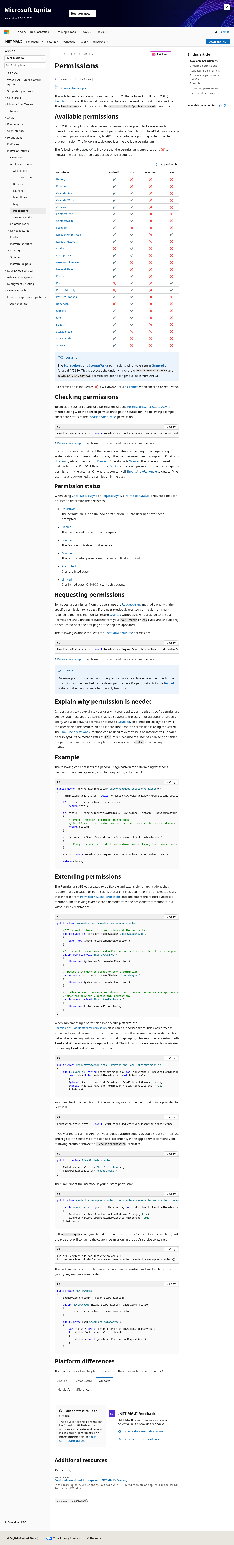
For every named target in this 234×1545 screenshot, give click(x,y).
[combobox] (25, 58)
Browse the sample (72, 88)
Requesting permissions (205, 70)
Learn (58, 54)
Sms (58, 317)
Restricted (69, 566)
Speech (60, 324)
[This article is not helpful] (224, 105)
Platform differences (202, 93)
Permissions (63, 101)
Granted (158, 365)
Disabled (68, 540)
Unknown (61, 461)
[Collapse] (45, 51)
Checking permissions (203, 65)
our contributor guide (77, 1439)
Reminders (63, 304)
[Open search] (216, 32)
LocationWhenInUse (68, 234)
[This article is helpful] (220, 105)
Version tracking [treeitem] (23, 217)
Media (60, 248)
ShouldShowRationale (142, 471)
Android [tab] (62, 1381)
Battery (60, 179)
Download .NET (218, 41)
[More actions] (176, 54)
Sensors (61, 310)
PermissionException (71, 443)
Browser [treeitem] (18, 184)
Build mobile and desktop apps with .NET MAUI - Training (91, 1480)
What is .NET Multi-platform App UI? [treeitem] (24, 82)
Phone (60, 276)
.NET (69, 54)
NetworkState (64, 269)
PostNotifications (66, 297)
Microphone (63, 255)
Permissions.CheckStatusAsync (148, 407)
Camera (61, 207)
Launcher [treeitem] (19, 190)
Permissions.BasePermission (100, 897)
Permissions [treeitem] (21, 210)
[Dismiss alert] (227, 7)
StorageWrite (64, 338)
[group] (117, 434)
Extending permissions (204, 88)
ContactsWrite (64, 221)
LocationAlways (65, 241)
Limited (67, 579)
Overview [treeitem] (16, 157)
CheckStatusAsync (84, 496)
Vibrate (60, 345)
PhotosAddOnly (65, 290)
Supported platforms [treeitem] (20, 91)
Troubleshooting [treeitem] (17, 303)
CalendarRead (65, 193)
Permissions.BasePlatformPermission (81, 1028)
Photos (60, 283)
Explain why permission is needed (206, 77)
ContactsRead (64, 214)
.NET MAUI (83, 54)
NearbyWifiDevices (67, 262)
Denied (102, 461)
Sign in (225, 31)
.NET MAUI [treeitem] (13, 73)
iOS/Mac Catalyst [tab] (83, 1381)
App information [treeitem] (23, 177)
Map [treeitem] (16, 204)
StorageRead (64, 331)
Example (195, 83)
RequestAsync (111, 496)
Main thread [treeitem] (20, 197)
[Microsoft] (6, 32)
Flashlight (62, 227)
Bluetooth (62, 186)
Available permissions (204, 61)
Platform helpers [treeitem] (20, 264)
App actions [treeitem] (20, 170)
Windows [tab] (104, 1381)
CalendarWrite (65, 200)
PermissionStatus (137, 496)
